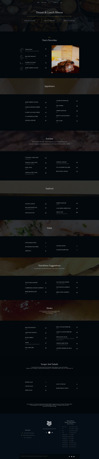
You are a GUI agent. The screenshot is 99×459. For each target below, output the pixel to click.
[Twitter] (52, 432)
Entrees (39, 16)
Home (38, 2)
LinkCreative (45, 456)
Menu (49, 2)
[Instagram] (49, 432)
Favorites (29, 16)
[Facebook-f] (46, 432)
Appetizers (34, 16)
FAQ (61, 2)
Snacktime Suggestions (54, 16)
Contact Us (56, 2)
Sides (47, 16)
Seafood (43, 16)
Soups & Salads (68, 16)
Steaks (62, 16)
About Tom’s (43, 2)
